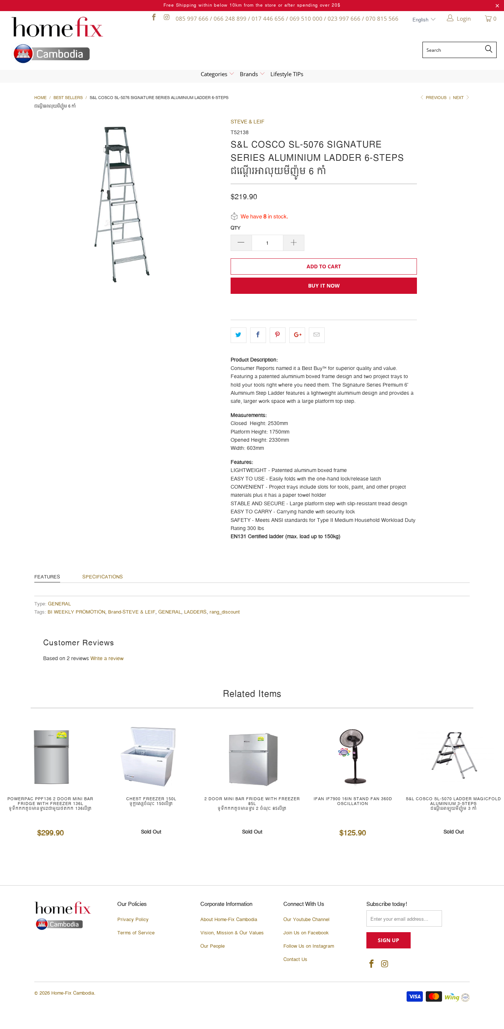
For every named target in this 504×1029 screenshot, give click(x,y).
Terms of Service (136, 932)
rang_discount (225, 612)
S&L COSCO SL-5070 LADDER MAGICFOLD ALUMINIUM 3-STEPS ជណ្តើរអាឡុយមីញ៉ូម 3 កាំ (453, 756)
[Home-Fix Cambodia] (70, 40)
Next (459, 98)
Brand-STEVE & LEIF (131, 612)
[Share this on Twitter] (238, 335)
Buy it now (324, 285)
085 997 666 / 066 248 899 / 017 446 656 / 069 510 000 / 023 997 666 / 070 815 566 (287, 18)
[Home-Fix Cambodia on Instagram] (166, 18)
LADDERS (195, 612)
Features (47, 577)
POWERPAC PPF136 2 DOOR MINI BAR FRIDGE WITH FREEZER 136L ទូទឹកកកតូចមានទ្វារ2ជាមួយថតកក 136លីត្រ (50, 756)
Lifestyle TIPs (286, 74)
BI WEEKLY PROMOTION (76, 612)
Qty (236, 228)
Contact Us (295, 959)
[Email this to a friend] (317, 335)
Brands (249, 74)
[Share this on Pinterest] (278, 335)
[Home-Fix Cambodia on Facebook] (153, 18)
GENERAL (59, 604)
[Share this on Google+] (297, 335)
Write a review (107, 658)
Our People (212, 946)
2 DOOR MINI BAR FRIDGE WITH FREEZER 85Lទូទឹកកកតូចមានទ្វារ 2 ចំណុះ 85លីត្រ (251, 756)
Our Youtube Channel (306, 919)
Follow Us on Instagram (308, 946)
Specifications (102, 577)
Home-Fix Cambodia (72, 993)
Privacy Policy (133, 919)
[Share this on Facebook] (258, 335)
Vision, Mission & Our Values (232, 932)
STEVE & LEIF (248, 122)
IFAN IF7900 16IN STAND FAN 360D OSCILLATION (352, 756)
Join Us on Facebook (306, 932)
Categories (215, 74)
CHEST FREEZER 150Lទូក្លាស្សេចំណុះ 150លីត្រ (151, 756)
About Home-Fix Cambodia (228, 919)
